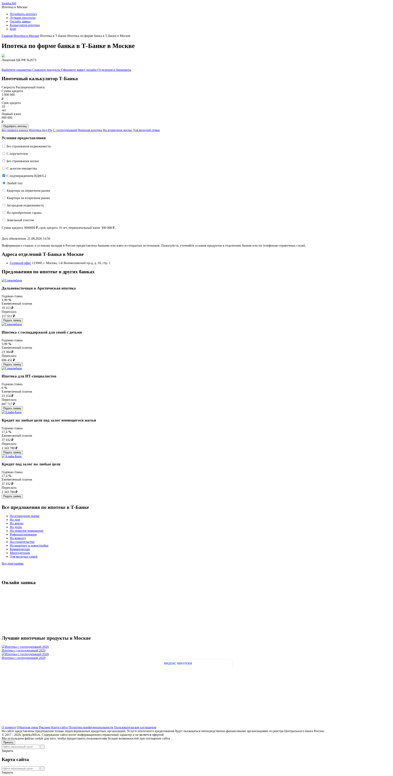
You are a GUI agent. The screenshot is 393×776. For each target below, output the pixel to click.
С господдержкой (65, 130)
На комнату (18, 538)
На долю (16, 527)
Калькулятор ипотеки (25, 25)
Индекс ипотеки (178, 663)
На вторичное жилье (117, 130)
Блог (13, 29)
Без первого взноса (15, 130)
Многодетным (20, 553)
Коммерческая (20, 549)
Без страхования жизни (23, 161)
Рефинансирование (23, 534)
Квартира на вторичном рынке (28, 198)
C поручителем (17, 153)
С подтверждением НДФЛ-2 (26, 176)
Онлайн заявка (20, 21)
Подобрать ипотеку (23, 14)
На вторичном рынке (25, 516)
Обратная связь (27, 727)
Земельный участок (20, 220)
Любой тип (15, 183)
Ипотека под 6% (40, 130)
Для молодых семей (23, 556)
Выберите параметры (17, 70)
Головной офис (20, 263)
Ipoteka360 (9, 3)
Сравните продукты (46, 70)
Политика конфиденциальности (91, 727)
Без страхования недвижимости (29, 146)
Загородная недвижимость (25, 205)
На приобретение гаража (24, 212)
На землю (16, 523)
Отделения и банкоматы (114, 70)
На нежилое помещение (26, 530)
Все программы (13, 563)
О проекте (9, 727)
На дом (15, 519)
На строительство (22, 542)
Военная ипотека (90, 130)
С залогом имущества (22, 168)
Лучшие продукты (23, 17)
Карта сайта (59, 727)
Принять (8, 742)
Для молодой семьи (146, 130)
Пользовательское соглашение (135, 727)
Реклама (44, 727)
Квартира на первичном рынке (28, 190)
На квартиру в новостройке (29, 545)
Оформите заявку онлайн (79, 70)
